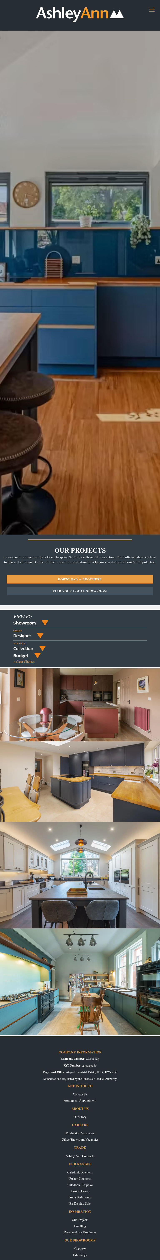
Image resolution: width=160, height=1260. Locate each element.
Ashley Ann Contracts (80, 1155)
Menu (153, 11)
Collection (23, 648)
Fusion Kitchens (80, 1178)
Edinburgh (80, 1255)
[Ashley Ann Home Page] (80, 21)
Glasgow (80, 1248)
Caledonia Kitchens (80, 1172)
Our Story (80, 1116)
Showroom (24, 623)
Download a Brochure (80, 579)
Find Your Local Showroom (80, 591)
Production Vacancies (80, 1133)
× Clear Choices (24, 661)
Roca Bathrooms (80, 1197)
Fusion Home (80, 1191)
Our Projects (80, 1219)
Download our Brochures (80, 1232)
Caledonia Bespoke (80, 1184)
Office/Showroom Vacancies (80, 1139)
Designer (22, 635)
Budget (20, 655)
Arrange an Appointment (80, 1100)
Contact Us (80, 1094)
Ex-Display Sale (80, 1203)
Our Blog (80, 1226)
